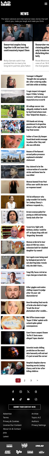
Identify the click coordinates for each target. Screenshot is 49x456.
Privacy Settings (39, 425)
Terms (6, 417)
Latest (6, 436)
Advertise (7, 413)
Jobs (5, 432)
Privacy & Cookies (11, 421)
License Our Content (12, 425)
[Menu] (46, 4)
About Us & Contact (12, 429)
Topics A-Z (36, 417)
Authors (35, 421)
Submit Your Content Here (24, 407)
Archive (35, 413)
